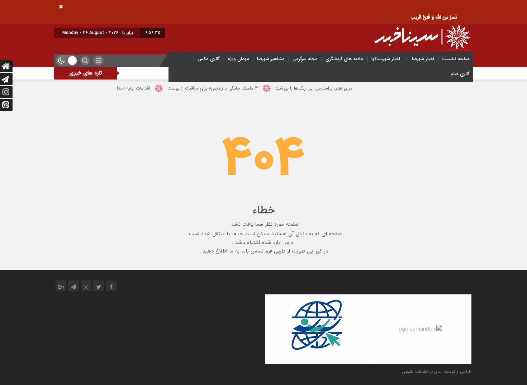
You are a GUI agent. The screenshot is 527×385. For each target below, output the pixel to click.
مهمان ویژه (238, 59)
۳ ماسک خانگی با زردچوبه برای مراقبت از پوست (220, 88)
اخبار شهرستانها (385, 59)
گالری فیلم (460, 74)
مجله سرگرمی (305, 59)
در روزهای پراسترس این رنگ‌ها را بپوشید (321, 88)
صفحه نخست (456, 59)
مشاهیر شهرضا (271, 59)
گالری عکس (209, 59)
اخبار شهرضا (423, 59)
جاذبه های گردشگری (345, 59)
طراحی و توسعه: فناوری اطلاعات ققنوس (436, 371)
